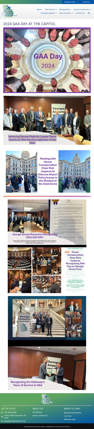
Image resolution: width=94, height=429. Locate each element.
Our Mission (37, 412)
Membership (64, 9)
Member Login (70, 419)
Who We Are (50, 9)
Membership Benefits (72, 413)
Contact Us (80, 13)
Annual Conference (81, 9)
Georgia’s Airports (48, 13)
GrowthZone (66, 427)
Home (39, 9)
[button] (69, 2)
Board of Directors (40, 415)
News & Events (65, 13)
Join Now (68, 416)
